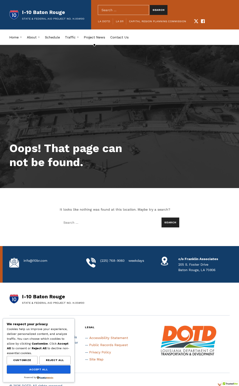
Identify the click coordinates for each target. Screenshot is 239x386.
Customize (22, 360)
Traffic (70, 37)
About (32, 37)
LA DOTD (104, 21)
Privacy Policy (100, 352)
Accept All (38, 369)
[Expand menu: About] (39, 37)
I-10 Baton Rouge (43, 12)
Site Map (96, 359)
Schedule (52, 37)
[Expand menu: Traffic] (78, 37)
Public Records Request (108, 345)
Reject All (55, 360)
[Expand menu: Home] (21, 37)
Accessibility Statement (108, 338)
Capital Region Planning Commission (157, 21)
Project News (94, 37)
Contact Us (119, 37)
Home (14, 37)
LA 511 (119, 21)
